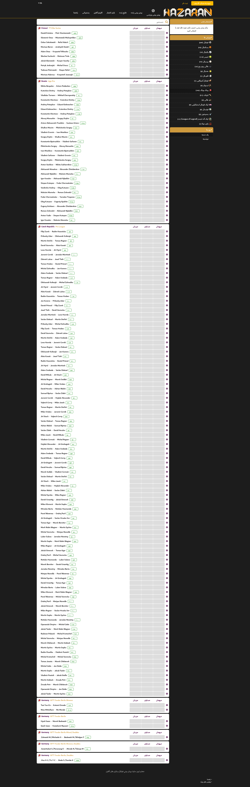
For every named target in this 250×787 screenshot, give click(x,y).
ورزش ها (207, 37)
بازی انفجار (111, 12)
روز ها (208, 129)
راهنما (75, 12)
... (135, 33)
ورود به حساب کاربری (202, 3)
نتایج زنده (123, 12)
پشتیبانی (85, 12)
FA (40, 3)
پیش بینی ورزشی (153, 14)
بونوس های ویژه (206, 782)
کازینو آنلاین (98, 12)
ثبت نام (185, 3)
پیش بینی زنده (136, 12)
